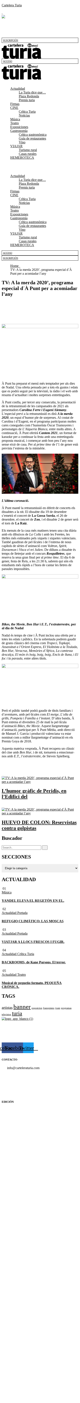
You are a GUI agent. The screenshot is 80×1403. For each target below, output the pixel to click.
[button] (40, 81)
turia (17, 1013)
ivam (57, 1008)
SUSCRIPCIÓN (10, 40)
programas (66, 1008)
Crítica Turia (27, 111)
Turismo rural (28, 150)
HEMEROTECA (22, 157)
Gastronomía (19, 131)
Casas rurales (27, 154)
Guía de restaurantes (32, 138)
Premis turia (27, 100)
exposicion (37, 1008)
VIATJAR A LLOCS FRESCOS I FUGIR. (33, 942)
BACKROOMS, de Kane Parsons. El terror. (34, 962)
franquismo (48, 1008)
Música (15, 119)
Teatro (14, 123)
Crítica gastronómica (33, 134)
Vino (22, 142)
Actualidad (17, 88)
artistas (7, 1007)
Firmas (14, 104)
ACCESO (7, 61)
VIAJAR (16, 146)
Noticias (24, 115)
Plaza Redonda (29, 96)
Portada (22, 913)
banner (22, 1006)
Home (15, 266)
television (6, 1014)
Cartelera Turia (12, 5)
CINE (14, 108)
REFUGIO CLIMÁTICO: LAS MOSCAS (33, 921)
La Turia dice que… (32, 92)
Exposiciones (19, 127)
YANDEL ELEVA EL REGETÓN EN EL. (33, 900)
